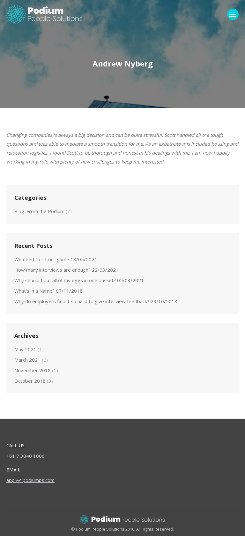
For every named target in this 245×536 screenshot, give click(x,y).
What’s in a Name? (34, 291)
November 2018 (32, 370)
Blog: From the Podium (39, 211)
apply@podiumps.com (30, 480)
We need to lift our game (41, 259)
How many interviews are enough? (52, 270)
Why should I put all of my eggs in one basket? (65, 280)
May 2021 (25, 349)
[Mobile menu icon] (233, 14)
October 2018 (30, 381)
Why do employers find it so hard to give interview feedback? (81, 301)
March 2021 (27, 360)
